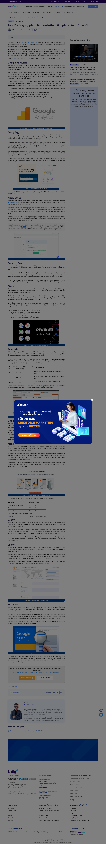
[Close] (92, 400)
